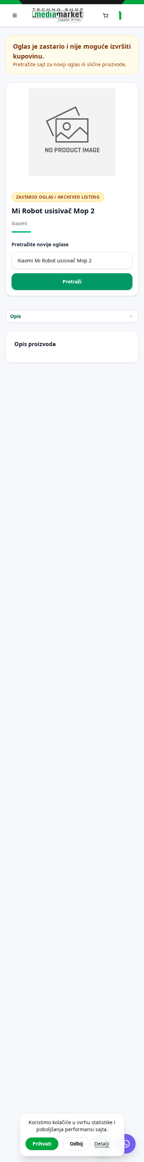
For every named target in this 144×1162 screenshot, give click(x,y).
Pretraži (72, 281)
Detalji (101, 1143)
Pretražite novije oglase (40, 244)
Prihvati (42, 1143)
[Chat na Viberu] (126, 1144)
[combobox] (72, 316)
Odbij (76, 1143)
